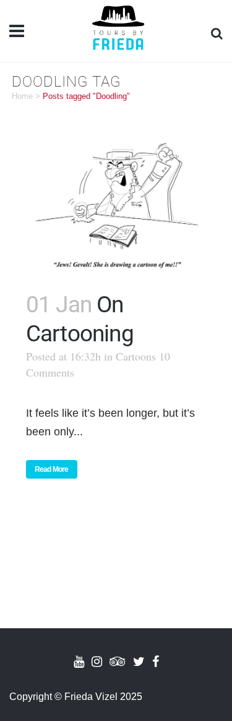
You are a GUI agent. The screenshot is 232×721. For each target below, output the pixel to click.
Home (22, 96)
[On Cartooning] (116, 199)
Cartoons (136, 356)
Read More (52, 469)
